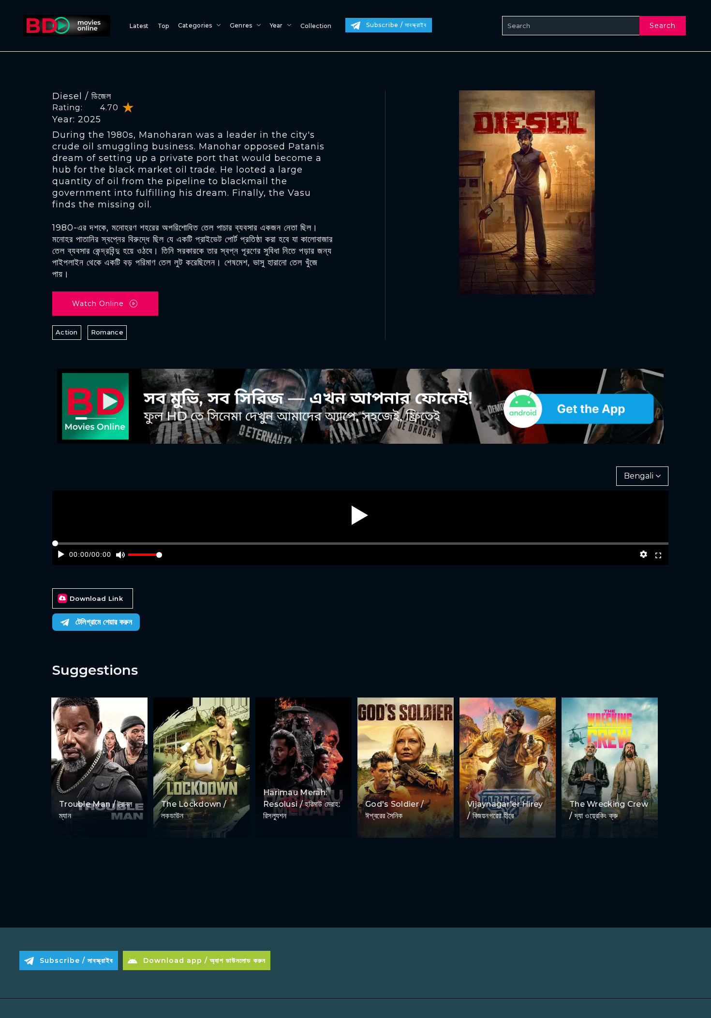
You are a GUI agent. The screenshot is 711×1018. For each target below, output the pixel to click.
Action (67, 332)
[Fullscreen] (659, 554)
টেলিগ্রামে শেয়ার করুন (103, 621)
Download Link (96, 598)
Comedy (100, 785)
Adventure (486, 785)
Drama (275, 774)
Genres (241, 25)
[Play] (360, 515)
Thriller (404, 785)
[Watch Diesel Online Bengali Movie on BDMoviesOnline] (64, 25)
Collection (316, 25)
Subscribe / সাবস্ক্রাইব (396, 25)
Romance (107, 332)
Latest (139, 25)
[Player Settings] (643, 554)
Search (663, 25)
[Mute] (120, 554)
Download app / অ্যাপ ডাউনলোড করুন (204, 960)
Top (163, 25)
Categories (195, 25)
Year (276, 25)
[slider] (145, 558)
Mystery (520, 785)
